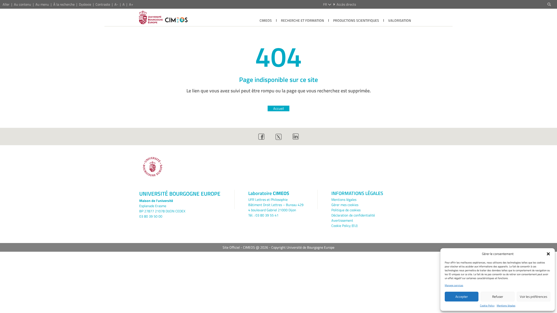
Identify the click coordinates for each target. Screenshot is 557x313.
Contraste (103, 4)
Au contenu (22, 4)
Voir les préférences (533, 296)
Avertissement (342, 220)
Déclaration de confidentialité (353, 215)
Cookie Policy (487, 306)
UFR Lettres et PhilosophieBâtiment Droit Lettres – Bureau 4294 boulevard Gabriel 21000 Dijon (276, 205)
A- (116, 4)
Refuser (497, 296)
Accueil (278, 108)
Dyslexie (85, 4)
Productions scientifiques (356, 20)
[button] (548, 254)
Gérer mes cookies (344, 204)
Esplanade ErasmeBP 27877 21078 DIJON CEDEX (162, 208)
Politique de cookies (346, 210)
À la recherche (64, 4)
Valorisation (399, 20)
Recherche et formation (302, 20)
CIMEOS (266, 20)
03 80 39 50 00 (150, 216)
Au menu (42, 4)
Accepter (461, 296)
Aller (6, 4)
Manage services (454, 285)
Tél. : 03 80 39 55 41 (263, 215)
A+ (131, 4)
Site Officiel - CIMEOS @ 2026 (245, 247)
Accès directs (346, 4)
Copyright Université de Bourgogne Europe (302, 247)
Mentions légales (506, 306)
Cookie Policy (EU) (344, 225)
